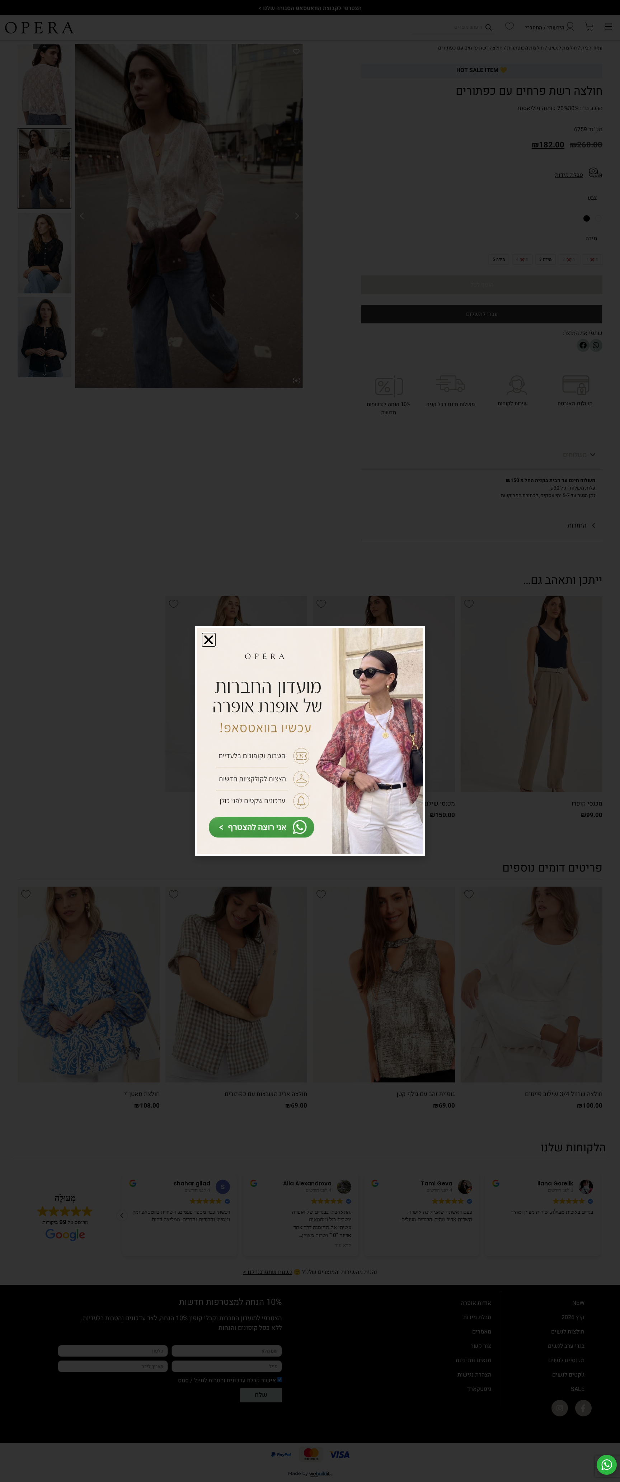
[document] (310, 741)
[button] (208, 639)
